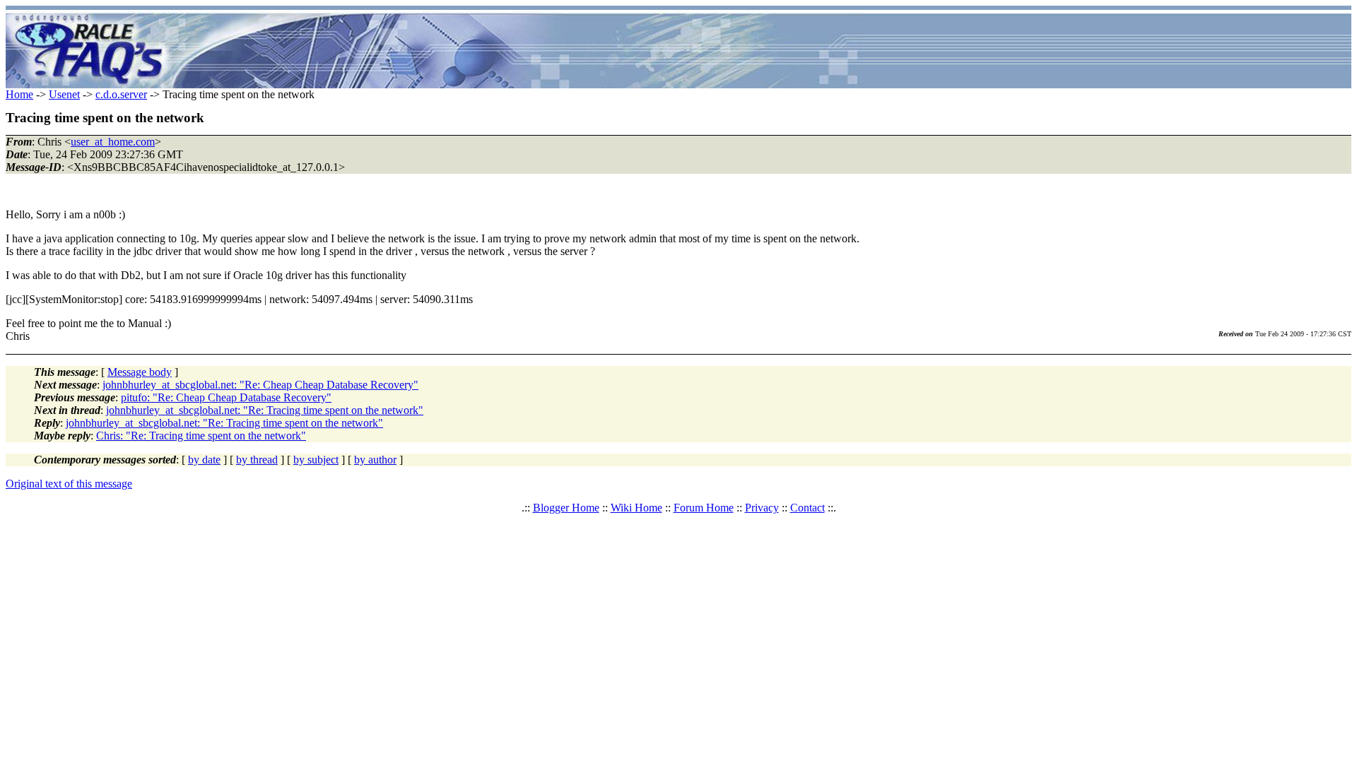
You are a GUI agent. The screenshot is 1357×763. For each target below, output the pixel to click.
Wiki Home (636, 508)
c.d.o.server (121, 94)
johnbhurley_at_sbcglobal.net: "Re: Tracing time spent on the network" (264, 410)
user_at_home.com (113, 142)
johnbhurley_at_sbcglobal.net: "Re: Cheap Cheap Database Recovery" (260, 385)
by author (375, 460)
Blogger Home (566, 508)
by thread (257, 460)
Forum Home (704, 508)
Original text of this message (69, 484)
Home (19, 94)
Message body (139, 372)
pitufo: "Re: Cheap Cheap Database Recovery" (226, 397)
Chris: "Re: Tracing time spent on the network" (201, 436)
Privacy (762, 508)
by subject (316, 460)
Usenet (64, 94)
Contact (807, 508)
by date (204, 460)
